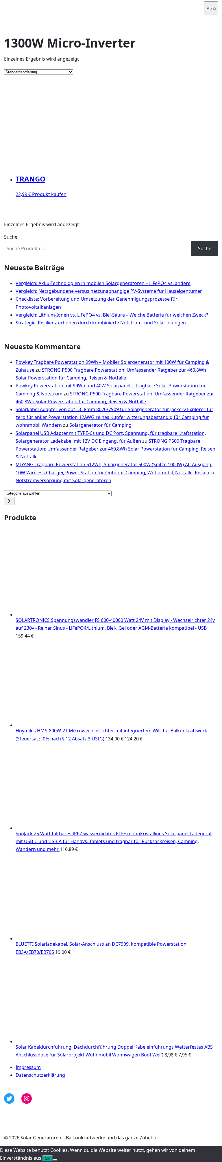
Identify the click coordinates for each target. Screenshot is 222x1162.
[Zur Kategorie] (9, 501)
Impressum (28, 1067)
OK (47, 1158)
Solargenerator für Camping (100, 425)
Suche (10, 237)
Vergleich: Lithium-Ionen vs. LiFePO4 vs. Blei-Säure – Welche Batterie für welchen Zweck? (112, 315)
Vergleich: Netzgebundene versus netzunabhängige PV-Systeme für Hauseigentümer (109, 291)
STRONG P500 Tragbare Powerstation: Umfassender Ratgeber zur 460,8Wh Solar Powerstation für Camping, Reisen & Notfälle (115, 449)
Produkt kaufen (49, 194)
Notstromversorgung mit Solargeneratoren (63, 480)
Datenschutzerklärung (40, 1075)
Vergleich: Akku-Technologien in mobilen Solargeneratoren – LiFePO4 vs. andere (103, 283)
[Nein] (55, 1160)
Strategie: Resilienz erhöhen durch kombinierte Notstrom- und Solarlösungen (101, 322)
